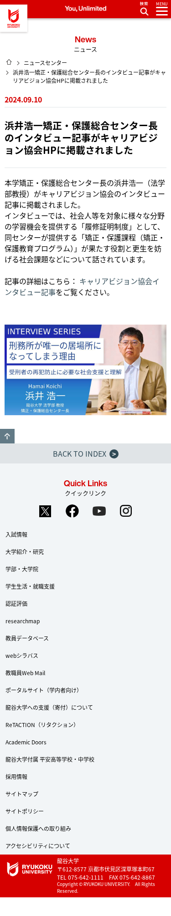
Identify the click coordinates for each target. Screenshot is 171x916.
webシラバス (21, 655)
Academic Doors (26, 742)
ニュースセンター (45, 62)
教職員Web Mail (25, 673)
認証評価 (16, 603)
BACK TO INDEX (84, 453)
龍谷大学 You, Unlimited (13, 18)
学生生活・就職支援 (30, 586)
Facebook (72, 511)
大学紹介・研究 (24, 551)
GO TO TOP (7, 436)
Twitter (45, 511)
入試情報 (16, 534)
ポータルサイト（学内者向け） (43, 690)
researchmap (22, 621)
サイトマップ (21, 794)
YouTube (99, 511)
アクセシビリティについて (37, 846)
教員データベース (27, 638)
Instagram (126, 511)
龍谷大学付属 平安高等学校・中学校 (49, 759)
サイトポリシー (24, 811)
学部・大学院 (21, 569)
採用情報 (16, 776)
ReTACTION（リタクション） (42, 724)
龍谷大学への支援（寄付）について (49, 707)
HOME (9, 61)
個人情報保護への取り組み (38, 828)
